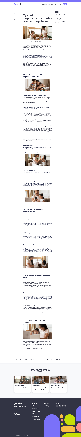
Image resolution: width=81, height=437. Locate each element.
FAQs (56, 4)
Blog (33, 413)
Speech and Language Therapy (28, 349)
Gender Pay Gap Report (36, 419)
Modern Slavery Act (35, 416)
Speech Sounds (28, 348)
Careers (33, 414)
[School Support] (40, 359)
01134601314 (46, 405)
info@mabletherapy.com (48, 406)
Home (33, 405)
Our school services (43, 4)
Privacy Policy (29, 435)
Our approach (50, 4)
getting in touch (31, 345)
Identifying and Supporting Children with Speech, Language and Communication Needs (61, 15)
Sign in (65, 4)
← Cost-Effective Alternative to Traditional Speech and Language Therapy (25, 360)
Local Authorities (35, 410)
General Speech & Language (37, 348)
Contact (59, 4)
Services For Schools (35, 408)
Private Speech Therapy (36, 406)
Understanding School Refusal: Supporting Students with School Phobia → (56, 360)
